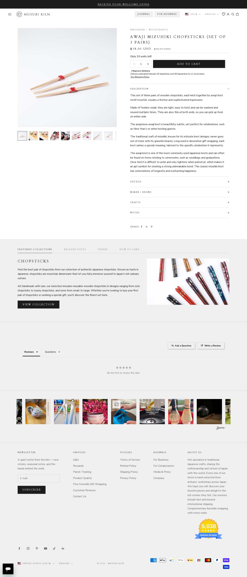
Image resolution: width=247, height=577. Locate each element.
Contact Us (79, 496)
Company (158, 478)
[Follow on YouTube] (45, 548)
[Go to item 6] (76, 136)
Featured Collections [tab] (35, 249)
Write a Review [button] (212, 345)
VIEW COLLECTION (39, 304)
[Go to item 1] (22, 136)
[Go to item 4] (54, 136)
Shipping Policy (129, 472)
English (210, 14)
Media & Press (162, 472)
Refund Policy (128, 466)
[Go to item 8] (97, 136)
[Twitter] (146, 226)
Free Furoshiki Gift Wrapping (90, 484)
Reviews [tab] (29, 351)
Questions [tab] (50, 351)
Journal (144, 14)
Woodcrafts (158, 29)
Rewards (78, 466)
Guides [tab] (103, 249)
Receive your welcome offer (124, 4)
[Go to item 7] (87, 136)
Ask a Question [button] (183, 345)
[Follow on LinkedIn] (63, 548)
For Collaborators (163, 466)
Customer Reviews (84, 490)
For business (167, 14)
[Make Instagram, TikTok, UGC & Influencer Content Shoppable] (220, 428)
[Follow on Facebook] (19, 548)
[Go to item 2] (33, 136)
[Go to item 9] (108, 136)
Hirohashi (137, 29)
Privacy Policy (128, 478)
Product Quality (82, 478)
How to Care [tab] (129, 249)
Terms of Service (130, 460)
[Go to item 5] (65, 136)
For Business (161, 460)
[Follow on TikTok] (54, 548)
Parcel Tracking (82, 472)
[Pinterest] (151, 226)
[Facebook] (141, 226)
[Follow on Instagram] (28, 548)
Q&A (76, 460)
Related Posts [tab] (75, 249)
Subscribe (32, 489)
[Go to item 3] (44, 136)
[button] (38, 411)
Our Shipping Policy (140, 77)
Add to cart (189, 64)
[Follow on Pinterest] (36, 548)
